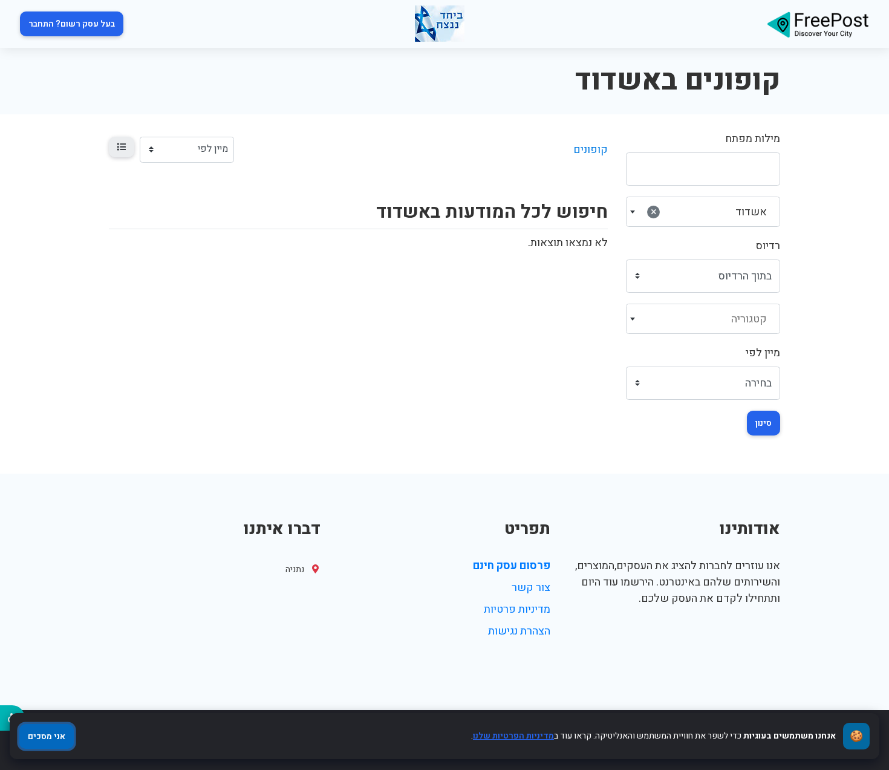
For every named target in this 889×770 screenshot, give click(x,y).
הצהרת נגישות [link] (519, 631)
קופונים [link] (590, 150)
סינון (763, 423)
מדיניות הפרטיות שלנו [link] (513, 735)
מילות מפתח (752, 139)
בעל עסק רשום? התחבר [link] (71, 24)
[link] (817, 23)
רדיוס (768, 246)
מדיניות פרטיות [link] (517, 609)
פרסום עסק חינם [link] (511, 566)
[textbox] (703, 319)
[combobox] (703, 211)
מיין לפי (763, 353)
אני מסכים (46, 736)
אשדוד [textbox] (709, 212)
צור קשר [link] (531, 587)
